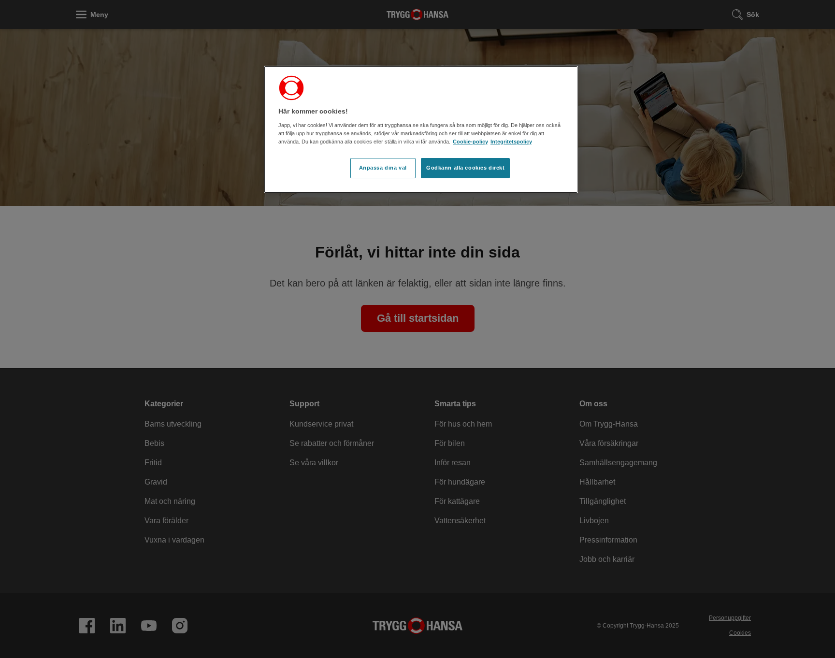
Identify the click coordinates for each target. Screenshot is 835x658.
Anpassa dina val (383, 168)
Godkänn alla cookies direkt (465, 168)
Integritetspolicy (511, 141)
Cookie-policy (470, 141)
